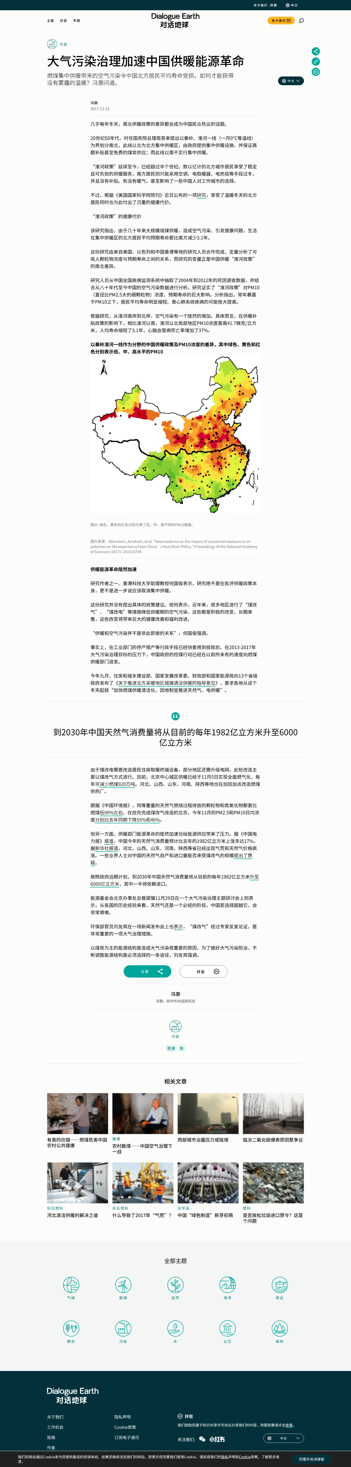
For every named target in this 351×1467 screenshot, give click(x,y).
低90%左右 (111, 812)
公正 (228, 1341)
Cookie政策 (125, 1427)
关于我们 (260, 5)
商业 (280, 1297)
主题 (50, 20)
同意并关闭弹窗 (311, 1459)
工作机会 (55, 1427)
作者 (51, 1447)
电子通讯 (278, 20)
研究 (201, 194)
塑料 (247, 1208)
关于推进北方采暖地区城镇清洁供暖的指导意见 (166, 682)
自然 (175, 1297)
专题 (76, 20)
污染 (123, 1341)
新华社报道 (106, 848)
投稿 (51, 1437)
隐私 (224, 1456)
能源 (123, 1297)
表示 (178, 926)
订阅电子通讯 (126, 1437)
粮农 (71, 1341)
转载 (273, 5)
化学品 (184, 1208)
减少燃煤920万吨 (117, 783)
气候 (71, 1297)
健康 (171, 1048)
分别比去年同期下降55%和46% (127, 819)
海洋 (228, 1297)
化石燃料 (55, 1208)
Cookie (245, 1456)
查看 (289, 1424)
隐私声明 (122, 1417)
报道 (109, 840)
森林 (280, 1341)
